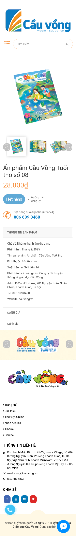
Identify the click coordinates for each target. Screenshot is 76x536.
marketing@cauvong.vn (22, 473)
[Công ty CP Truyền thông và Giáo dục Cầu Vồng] (38, 20)
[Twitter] (33, 499)
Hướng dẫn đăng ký (37, 199)
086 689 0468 (27, 217)
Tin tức (9, 429)
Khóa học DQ (12, 423)
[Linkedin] (16, 499)
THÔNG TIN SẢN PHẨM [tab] (22, 232)
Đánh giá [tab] (13, 312)
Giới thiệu (10, 410)
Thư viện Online (14, 417)
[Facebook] (7, 499)
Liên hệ (9, 435)
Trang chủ (10, 404)
